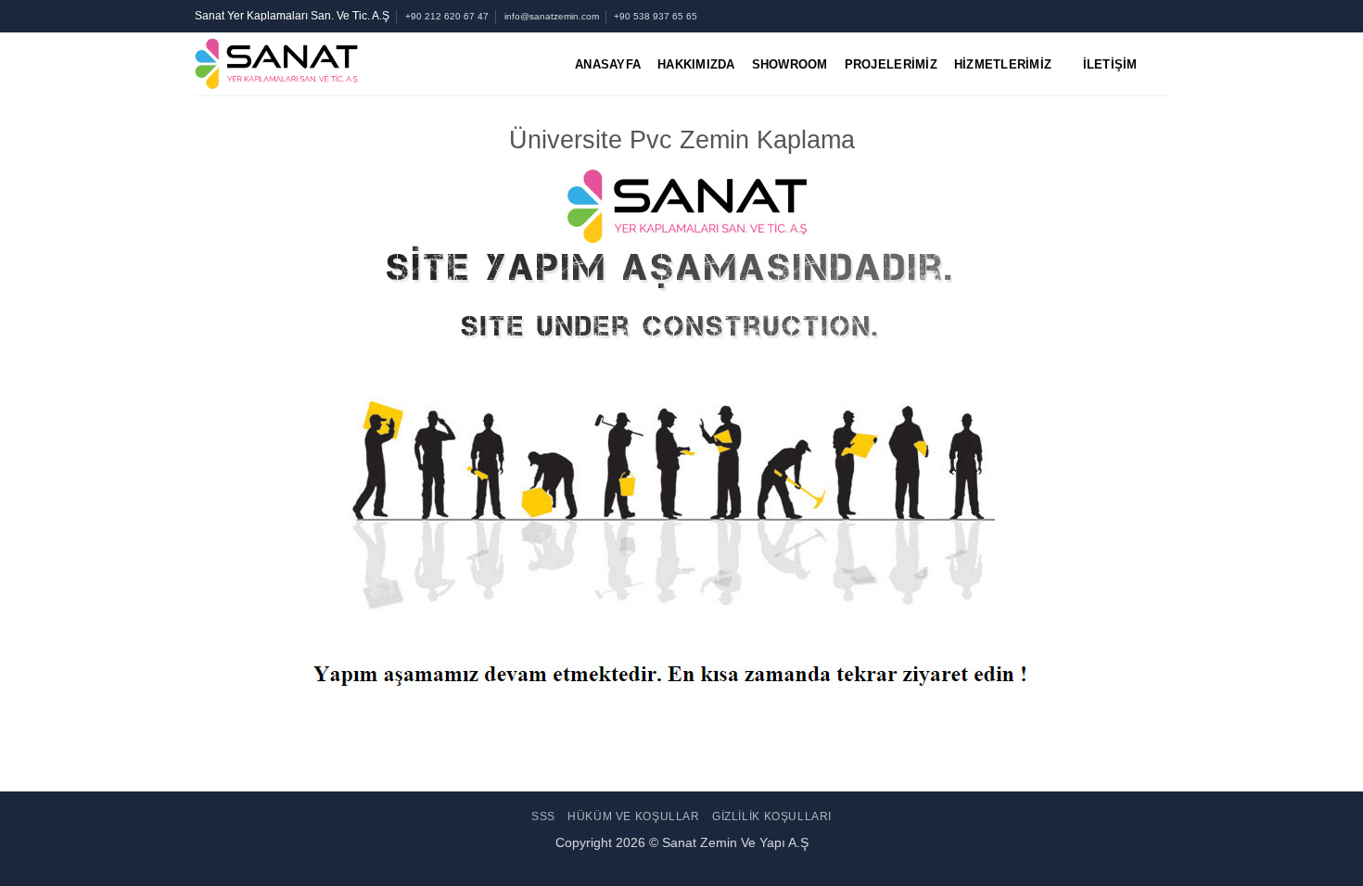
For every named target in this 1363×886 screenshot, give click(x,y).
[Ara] (1161, 64)
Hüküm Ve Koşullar (633, 816)
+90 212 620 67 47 (447, 16)
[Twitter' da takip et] (1106, 15)
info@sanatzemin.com (551, 16)
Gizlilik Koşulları (772, 816)
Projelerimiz (891, 64)
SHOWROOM (790, 64)
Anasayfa (608, 64)
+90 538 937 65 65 (655, 16)
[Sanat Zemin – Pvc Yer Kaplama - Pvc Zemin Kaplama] (351, 63)
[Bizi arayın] (1141, 15)
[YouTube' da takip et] (1159, 15)
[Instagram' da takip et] (1088, 15)
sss (543, 816)
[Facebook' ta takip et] (1070, 15)
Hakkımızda (696, 64)
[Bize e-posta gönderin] (1123, 15)
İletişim (1110, 64)
